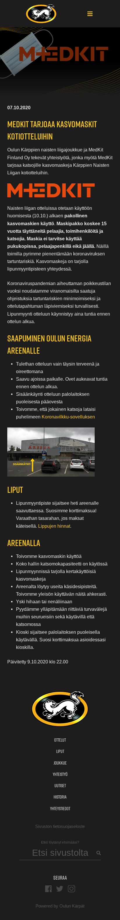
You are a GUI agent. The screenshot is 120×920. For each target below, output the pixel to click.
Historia (60, 797)
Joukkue (60, 763)
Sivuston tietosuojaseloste (60, 826)
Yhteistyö (60, 774)
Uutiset (60, 786)
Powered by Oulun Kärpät (60, 905)
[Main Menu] (90, 14)
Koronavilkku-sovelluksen (68, 416)
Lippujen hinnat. (54, 526)
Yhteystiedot (60, 809)
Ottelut (60, 740)
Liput (60, 751)
